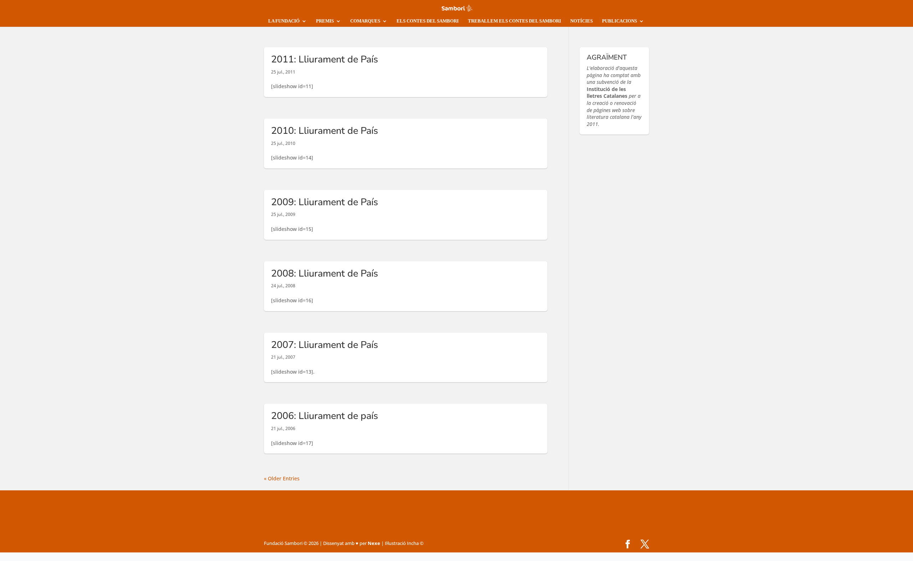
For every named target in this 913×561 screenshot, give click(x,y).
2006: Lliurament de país (324, 416)
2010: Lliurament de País (324, 130)
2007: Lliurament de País (324, 345)
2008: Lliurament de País (324, 273)
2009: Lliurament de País (324, 202)
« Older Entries (282, 478)
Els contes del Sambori (428, 21)
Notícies (581, 21)
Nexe (374, 543)
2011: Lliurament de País (324, 59)
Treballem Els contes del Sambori (514, 21)
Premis (325, 21)
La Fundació (284, 21)
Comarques (365, 21)
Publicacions (619, 21)
